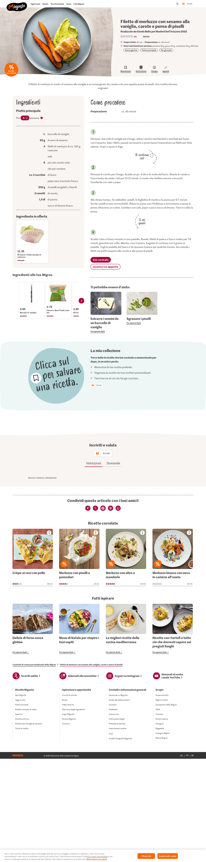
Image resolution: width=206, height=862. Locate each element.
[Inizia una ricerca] (177, 4)
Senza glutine (131, 50)
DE (181, 755)
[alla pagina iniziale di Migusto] (17, 4)
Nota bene (42, 118)
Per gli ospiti (166, 50)
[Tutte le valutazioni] (127, 36)
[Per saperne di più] (106, 324)
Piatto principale (149, 50)
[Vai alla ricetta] (32, 557)
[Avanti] (81, 300)
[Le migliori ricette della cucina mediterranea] (126, 629)
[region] (103, 856)
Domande (113, 463)
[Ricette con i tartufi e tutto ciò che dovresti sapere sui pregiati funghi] (172, 629)
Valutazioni (93, 463)
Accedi (189, 4)
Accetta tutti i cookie (167, 856)
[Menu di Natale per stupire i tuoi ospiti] (79, 629)
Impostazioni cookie (117, 728)
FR (187, 755)
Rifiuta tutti (146, 856)
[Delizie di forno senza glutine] (32, 629)
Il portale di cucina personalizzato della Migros (34, 665)
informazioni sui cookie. (97, 859)
